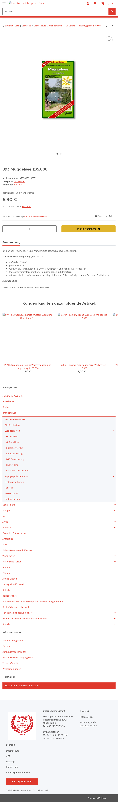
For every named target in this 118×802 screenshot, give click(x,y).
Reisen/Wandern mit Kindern (17, 550)
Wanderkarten (12, 430)
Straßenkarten (12, 425)
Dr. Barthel (19, 181)
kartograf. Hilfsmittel (13, 584)
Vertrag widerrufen (22, 781)
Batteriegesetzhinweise (18, 772)
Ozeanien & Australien (14, 533)
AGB (8, 756)
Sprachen (7, 624)
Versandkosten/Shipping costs (17, 657)
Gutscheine (8, 401)
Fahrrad (9, 487)
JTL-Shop (102, 798)
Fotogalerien (86, 716)
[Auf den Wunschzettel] (109, 39)
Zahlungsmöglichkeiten (14, 651)
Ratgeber (7, 590)
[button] (87, 3)
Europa (6, 510)
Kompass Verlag (14, 453)
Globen (6, 573)
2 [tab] (60, 154)
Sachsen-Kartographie (17, 470)
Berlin (5, 407)
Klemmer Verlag (14, 447)
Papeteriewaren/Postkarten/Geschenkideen (24, 618)
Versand (26, 206)
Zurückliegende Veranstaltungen (88, 724)
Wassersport (11, 493)
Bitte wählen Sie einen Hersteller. (22, 685)
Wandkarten (8, 555)
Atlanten (6, 567)
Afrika (5, 521)
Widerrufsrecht (10, 663)
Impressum (12, 767)
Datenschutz (12, 750)
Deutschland (9, 504)
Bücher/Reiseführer (15, 419)
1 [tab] (57, 154)
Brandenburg (9, 412)
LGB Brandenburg (15, 459)
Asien (5, 516)
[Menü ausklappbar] (4, 2)
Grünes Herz (12, 442)
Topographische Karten (17, 476)
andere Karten (12, 499)
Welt (4, 544)
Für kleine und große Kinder (16, 612)
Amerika (6, 527)
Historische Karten (14, 481)
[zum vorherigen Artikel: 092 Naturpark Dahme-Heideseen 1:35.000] (106, 25)
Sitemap (10, 761)
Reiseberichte (9, 595)
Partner (6, 646)
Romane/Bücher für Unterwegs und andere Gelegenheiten (32, 601)
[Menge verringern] (6, 229)
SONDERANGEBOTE (12, 395)
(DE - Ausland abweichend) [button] (35, 216)
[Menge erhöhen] (53, 229)
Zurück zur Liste (12, 25)
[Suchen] (112, 11)
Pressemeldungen (11, 668)
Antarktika (7, 538)
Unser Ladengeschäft (13, 640)
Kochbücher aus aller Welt (16, 607)
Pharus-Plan (12, 464)
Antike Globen (9, 578)
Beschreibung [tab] (11, 242)
